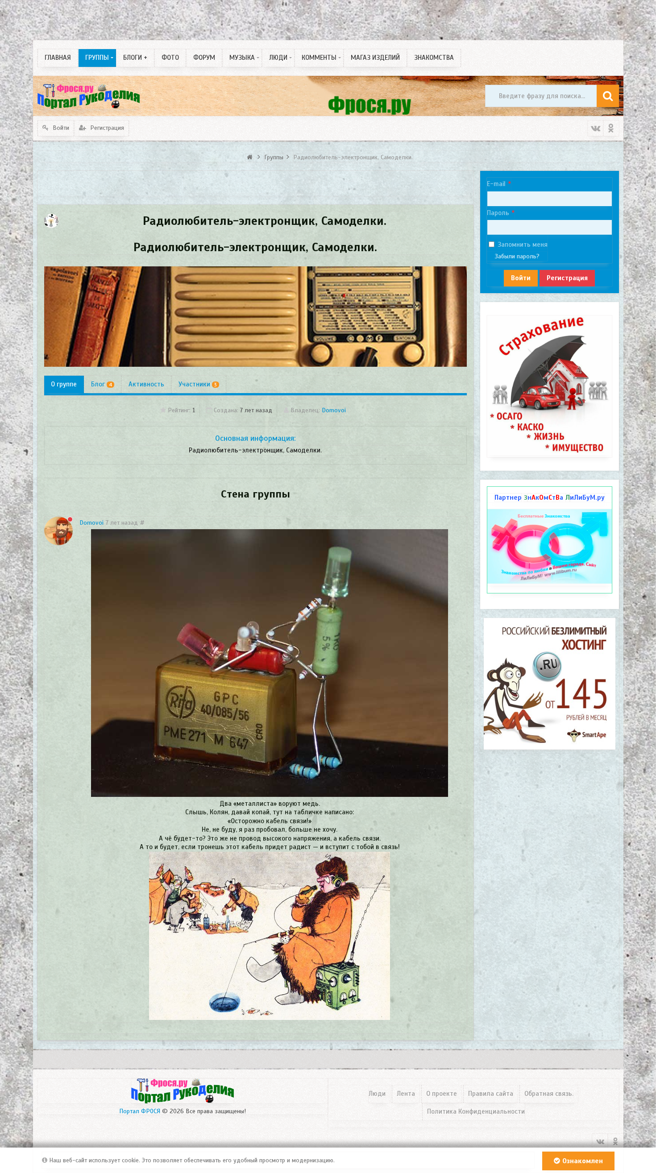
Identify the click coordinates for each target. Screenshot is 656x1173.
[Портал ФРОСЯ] (88, 96)
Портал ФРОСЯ (139, 1111)
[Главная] (250, 157)
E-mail (496, 184)
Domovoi (334, 410)
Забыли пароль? (517, 256)
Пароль (498, 213)
